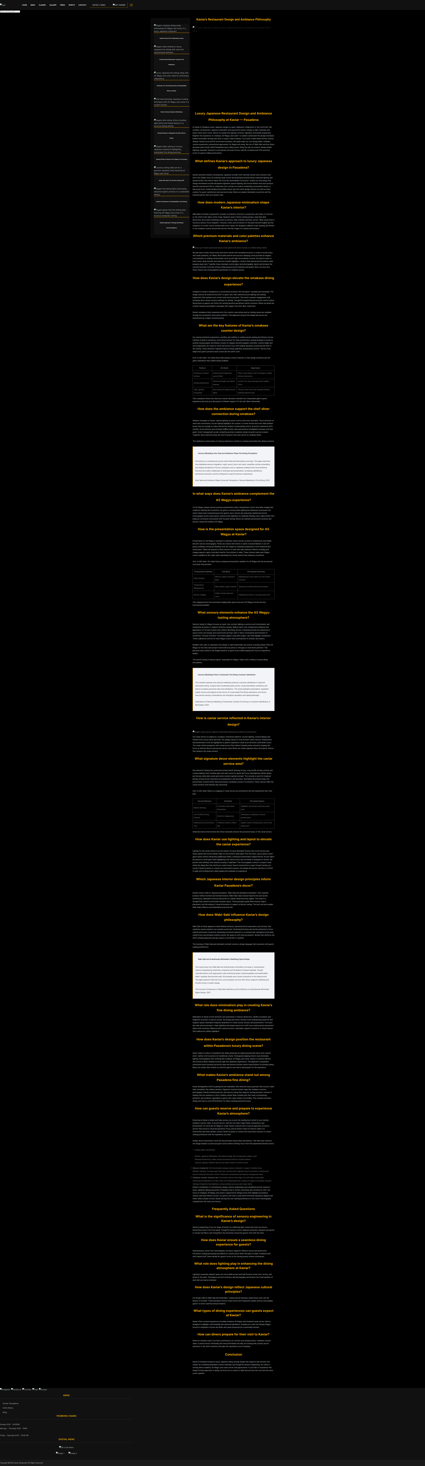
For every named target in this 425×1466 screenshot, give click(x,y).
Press (62, 5)
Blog (5, 1412)
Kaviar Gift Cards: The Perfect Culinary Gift (171, 180)
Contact (82, 5)
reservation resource (255, 1132)
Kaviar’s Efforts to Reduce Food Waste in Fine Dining (171, 159)
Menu (33, 5)
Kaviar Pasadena (10, 1403)
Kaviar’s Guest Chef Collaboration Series (172, 38)
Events (72, 5)
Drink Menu (8, 1408)
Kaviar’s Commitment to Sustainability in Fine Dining (171, 201)
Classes (42, 5)
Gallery (52, 5)
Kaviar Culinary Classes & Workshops (172, 112)
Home (24, 5)
